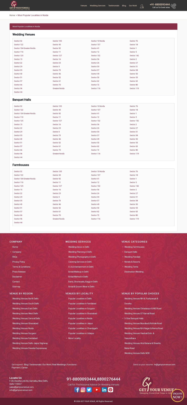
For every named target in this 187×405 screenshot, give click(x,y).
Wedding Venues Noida (23, 328)
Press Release (19, 272)
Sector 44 (18, 92)
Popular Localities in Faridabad (82, 303)
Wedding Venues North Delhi (25, 298)
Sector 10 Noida (98, 41)
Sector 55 (134, 77)
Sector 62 (95, 81)
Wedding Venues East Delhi (24, 308)
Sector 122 (18, 44)
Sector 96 (18, 88)
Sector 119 (134, 88)
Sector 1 (133, 48)
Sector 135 (57, 41)
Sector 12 (95, 52)
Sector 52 (57, 77)
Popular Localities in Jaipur (80, 323)
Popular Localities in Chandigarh (83, 328)
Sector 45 (57, 44)
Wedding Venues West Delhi (25, 313)
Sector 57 (18, 81)
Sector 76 (134, 41)
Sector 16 (57, 59)
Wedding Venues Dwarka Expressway (29, 348)
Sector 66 (18, 85)
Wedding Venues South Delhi (25, 303)
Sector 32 (18, 41)
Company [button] (16, 252)
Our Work (133, 6)
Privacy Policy (18, 262)
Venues (83, 6)
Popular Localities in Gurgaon (81, 308)
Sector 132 (95, 55)
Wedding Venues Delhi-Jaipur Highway (30, 343)
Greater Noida (58, 88)
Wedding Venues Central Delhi (26, 318)
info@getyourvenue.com (20, 390)
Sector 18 (134, 44)
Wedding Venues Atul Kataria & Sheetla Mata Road (142, 345)
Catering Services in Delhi (80, 262)
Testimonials (113, 6)
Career (24, 367)
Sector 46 (57, 74)
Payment (16, 367)
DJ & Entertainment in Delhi (81, 267)
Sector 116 (95, 88)
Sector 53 (95, 77)
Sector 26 (95, 63)
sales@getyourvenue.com (21, 387)
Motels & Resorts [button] (132, 262)
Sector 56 (95, 59)
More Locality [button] (74, 338)
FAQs (14, 257)
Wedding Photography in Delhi (82, 257)
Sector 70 (57, 85)
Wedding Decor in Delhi (78, 247)
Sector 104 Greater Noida (24, 48)
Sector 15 (18, 59)
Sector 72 (95, 85)
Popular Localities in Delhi (80, 298)
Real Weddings (59, 364)
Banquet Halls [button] (130, 252)
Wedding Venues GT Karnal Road (139, 313)
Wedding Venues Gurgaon (24, 333)
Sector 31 (134, 66)
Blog (124, 6)
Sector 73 (57, 70)
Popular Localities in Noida (80, 318)
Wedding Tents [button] (131, 267)
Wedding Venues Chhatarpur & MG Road (142, 308)
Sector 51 (18, 77)
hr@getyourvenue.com (164, 364)
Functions (71, 364)
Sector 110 (18, 52)
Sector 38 (134, 70)
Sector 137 (95, 44)
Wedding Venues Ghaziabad (25, 323)
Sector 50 (134, 74)
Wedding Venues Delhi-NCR (137, 353)
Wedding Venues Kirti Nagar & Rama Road (143, 328)
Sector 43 (18, 74)
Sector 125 (18, 55)
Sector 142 (134, 55)
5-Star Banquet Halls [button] (133, 318)
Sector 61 (57, 81)
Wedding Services (97, 6)
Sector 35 (18, 70)
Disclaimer (17, 277)
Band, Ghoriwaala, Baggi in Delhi (83, 282)
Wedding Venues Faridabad (25, 338)
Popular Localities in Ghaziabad (82, 313)
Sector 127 (57, 55)
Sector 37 (95, 70)
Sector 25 (57, 63)
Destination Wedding (133, 272)
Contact (16, 282)
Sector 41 (95, 48)
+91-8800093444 (160, 4)
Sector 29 (18, 66)
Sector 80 (134, 85)
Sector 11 (57, 52)
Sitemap (16, 286)
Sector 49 (95, 74)
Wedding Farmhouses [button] (134, 247)
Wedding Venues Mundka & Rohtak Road (143, 323)
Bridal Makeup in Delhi (78, 272)
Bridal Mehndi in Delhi (78, 277)
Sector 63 (134, 81)
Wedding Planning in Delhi (80, 252)
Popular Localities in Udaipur (81, 333)
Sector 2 (133, 59)
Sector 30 (95, 66)
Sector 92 (57, 48)
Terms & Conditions (21, 267)
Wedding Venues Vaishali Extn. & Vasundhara (139, 335)
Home (15, 247)
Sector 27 (134, 63)
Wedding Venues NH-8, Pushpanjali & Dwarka (141, 301)
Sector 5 (133, 52)
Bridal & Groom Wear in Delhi (81, 286)
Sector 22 (18, 63)
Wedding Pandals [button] (132, 257)
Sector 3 (56, 66)
